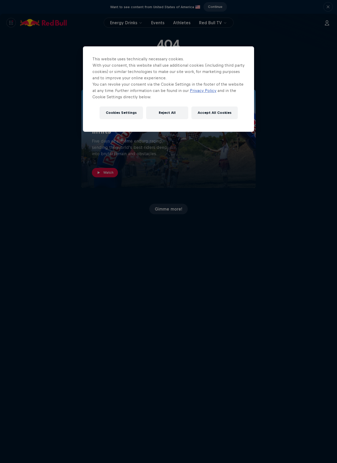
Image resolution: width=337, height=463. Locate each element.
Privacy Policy (203, 90)
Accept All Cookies (214, 113)
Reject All (167, 113)
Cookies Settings (121, 113)
